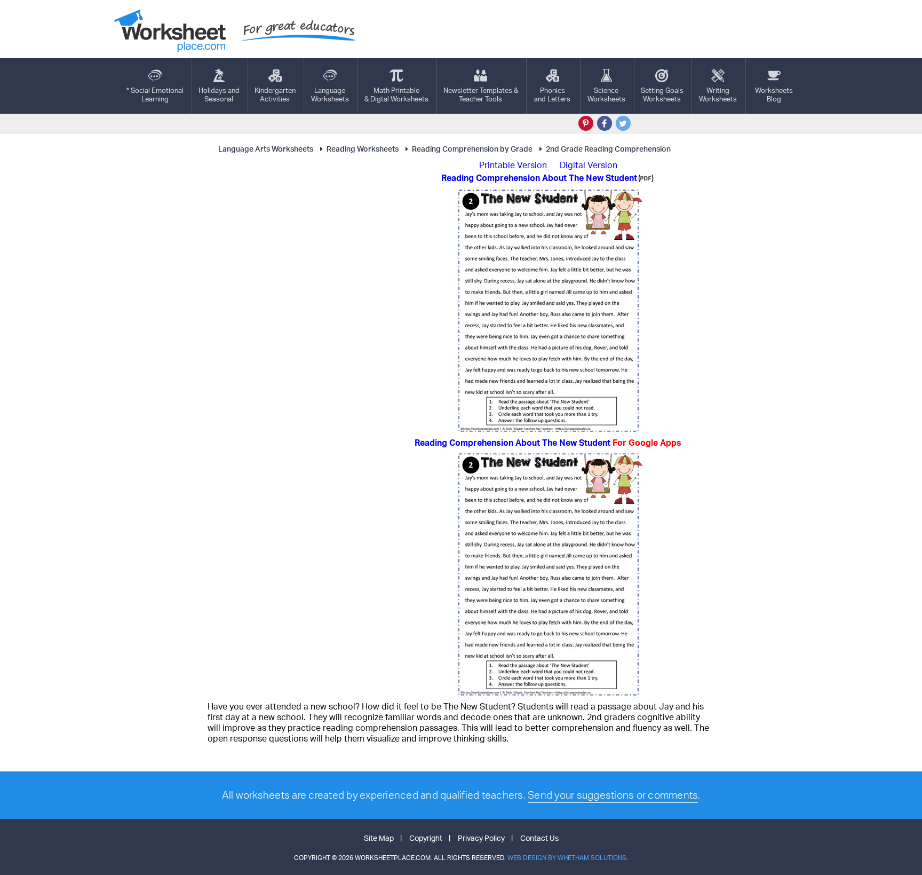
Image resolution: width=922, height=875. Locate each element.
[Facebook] (604, 123)
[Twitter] (623, 123)
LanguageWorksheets (330, 94)
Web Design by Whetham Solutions (566, 858)
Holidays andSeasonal (219, 94)
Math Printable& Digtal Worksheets (396, 94)
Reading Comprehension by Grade (472, 148)
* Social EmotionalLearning (155, 94)
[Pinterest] (585, 123)
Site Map (379, 837)
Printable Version (513, 165)
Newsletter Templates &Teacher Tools (480, 94)
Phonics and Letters (552, 94)
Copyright (425, 837)
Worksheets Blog (774, 94)
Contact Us (539, 837)
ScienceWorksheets (606, 94)
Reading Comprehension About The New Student (548, 442)
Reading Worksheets (363, 148)
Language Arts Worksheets (265, 148)
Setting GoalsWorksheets (662, 94)
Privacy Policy (481, 837)
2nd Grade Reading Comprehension (608, 148)
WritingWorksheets (718, 94)
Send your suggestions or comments (613, 795)
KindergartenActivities (275, 94)
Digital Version (588, 165)
